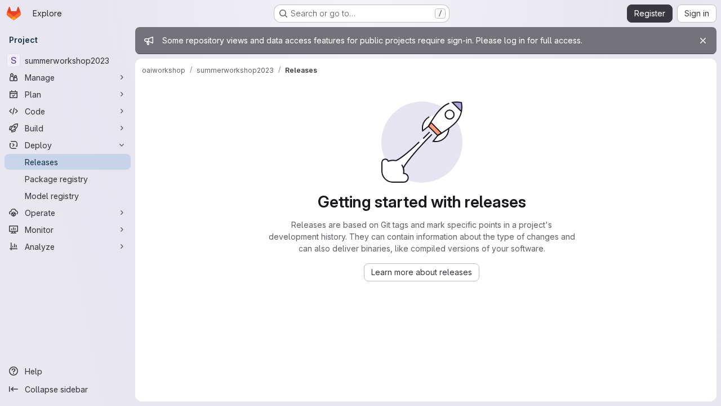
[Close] (703, 40)
